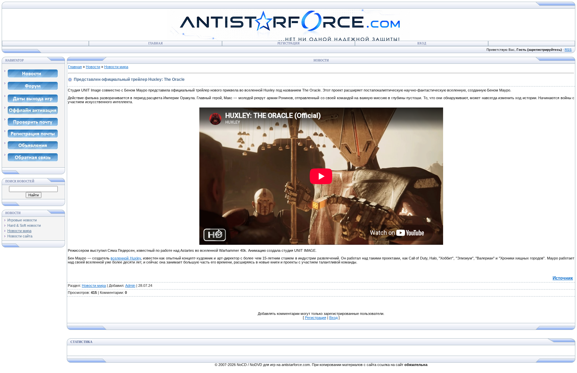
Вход (421, 43)
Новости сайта (19, 236)
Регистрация (288, 43)
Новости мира (19, 231)
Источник (563, 278)
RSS (568, 49)
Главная (155, 43)
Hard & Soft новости (24, 225)
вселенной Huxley (126, 258)
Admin (130, 286)
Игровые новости (22, 220)
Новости (93, 67)
